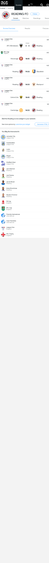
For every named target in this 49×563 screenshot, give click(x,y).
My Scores (33, 5)
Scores (18, 5)
